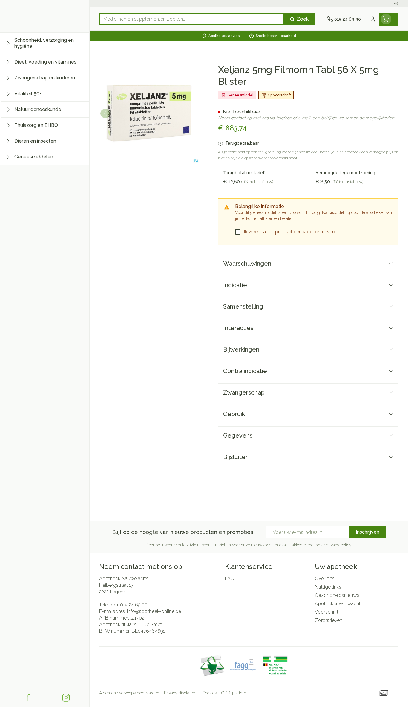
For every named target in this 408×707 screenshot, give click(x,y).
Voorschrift (326, 612)
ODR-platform (234, 693)
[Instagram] (66, 697)
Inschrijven (367, 532)
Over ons (325, 578)
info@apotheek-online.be (154, 611)
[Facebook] (28, 697)
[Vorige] (105, 113)
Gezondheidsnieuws (337, 595)
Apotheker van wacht (338, 603)
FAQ (229, 578)
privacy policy (338, 545)
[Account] (373, 19)
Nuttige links (328, 587)
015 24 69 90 (134, 605)
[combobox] (191, 19)
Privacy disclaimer (181, 693)
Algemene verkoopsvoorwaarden (129, 693)
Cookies (210, 693)
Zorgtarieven (328, 620)
